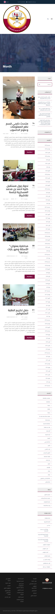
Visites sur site (47, 427)
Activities (48, 402)
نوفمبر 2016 (47, 324)
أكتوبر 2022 (47, 185)
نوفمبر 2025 (47, 149)
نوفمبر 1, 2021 (24, 317)
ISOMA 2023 (47, 518)
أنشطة (48, 438)
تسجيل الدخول (47, 495)
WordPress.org (47, 505)
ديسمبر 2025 (47, 145)
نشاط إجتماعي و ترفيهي (45, 478)
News (49, 405)
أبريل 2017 (48, 309)
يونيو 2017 (48, 302)
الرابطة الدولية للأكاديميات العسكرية (43, 540)
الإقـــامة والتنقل (46, 563)
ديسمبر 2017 (47, 291)
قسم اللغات (21, 597)
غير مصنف (48, 460)
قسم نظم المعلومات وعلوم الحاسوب (20, 586)
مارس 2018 (47, 280)
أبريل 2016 (48, 342)
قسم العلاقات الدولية (20, 593)
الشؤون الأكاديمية (34, 587)
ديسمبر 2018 (47, 262)
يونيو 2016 (48, 335)
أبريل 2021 (48, 225)
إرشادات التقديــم (46, 560)
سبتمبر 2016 (47, 331)
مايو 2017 (48, 305)
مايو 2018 (48, 273)
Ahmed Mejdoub (11, 256)
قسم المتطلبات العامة (20, 600)
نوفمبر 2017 (47, 294)
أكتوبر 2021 (47, 214)
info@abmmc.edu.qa (47, 588)
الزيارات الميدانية (47, 456)
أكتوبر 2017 (47, 298)
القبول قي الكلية (8, 580)
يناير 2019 (48, 258)
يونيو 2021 (48, 218)
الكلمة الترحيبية (47, 522)
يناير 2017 (48, 316)
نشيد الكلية (8, 583)
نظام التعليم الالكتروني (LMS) (8, 593)
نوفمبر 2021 (47, 211)
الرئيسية (35, 579)
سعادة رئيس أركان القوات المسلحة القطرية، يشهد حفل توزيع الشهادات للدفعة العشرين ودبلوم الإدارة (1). (44, 122)
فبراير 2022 (48, 200)
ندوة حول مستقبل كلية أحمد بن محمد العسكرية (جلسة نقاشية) (17, 190)
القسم (9, 586)
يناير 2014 (48, 382)
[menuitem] (6, 1)
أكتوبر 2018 (47, 269)
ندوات (7, 133)
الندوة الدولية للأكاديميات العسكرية (43, 535)
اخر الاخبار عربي (24, 319)
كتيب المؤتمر (45, 549)
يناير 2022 (48, 203)
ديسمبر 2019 (47, 254)
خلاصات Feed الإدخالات (45, 498)
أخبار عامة (48, 431)
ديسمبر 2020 (47, 233)
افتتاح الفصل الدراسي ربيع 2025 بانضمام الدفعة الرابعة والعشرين (44, 115)
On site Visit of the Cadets (44, 416)
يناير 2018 (48, 287)
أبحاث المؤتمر (45, 552)
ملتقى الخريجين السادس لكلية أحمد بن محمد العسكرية (44, 97)
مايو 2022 (48, 193)
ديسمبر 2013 (47, 386)
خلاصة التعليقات (47, 502)
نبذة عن (48, 525)
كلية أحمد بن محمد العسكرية (44, 530)
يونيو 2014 (48, 367)
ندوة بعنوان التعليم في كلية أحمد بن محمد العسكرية (44, 109)
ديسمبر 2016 (47, 320)
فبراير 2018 (48, 284)
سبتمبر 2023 (47, 174)
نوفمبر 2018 (47, 265)
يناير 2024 (48, 167)
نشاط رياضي (47, 482)
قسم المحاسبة (20, 581)
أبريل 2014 (48, 371)
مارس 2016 (47, 345)
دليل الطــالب (8, 597)
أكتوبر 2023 (47, 171)
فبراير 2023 (48, 182)
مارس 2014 (47, 375)
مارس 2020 (47, 247)
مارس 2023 (47, 178)
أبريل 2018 (48, 276)
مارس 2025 (47, 152)
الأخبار (49, 445)
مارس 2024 (47, 163)
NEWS (49, 409)
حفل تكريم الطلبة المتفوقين (18, 312)
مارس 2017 (47, 313)
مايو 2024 (48, 160)
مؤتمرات (48, 467)
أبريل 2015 (48, 360)
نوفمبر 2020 (47, 236)
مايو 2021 (48, 222)
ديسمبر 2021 (47, 207)
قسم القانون (20, 590)
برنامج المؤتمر (47, 556)
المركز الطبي (34, 596)
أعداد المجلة (47, 435)
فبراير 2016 (48, 349)
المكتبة (35, 593)
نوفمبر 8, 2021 (24, 256)
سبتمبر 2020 (47, 243)
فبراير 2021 (48, 229)
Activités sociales (46, 398)
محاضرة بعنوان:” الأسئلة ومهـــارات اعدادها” (18, 249)
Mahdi (12, 133)
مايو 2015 (48, 356)
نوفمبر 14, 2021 (24, 133)
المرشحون (34, 591)
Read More (29, 152)
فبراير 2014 (48, 378)
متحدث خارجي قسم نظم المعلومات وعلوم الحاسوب (17, 126)
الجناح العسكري (33, 584)
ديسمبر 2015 (47, 353)
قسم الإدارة (21, 579)
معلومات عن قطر (46, 567)
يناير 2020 (48, 251)
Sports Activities (46, 424)
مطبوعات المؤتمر (46, 545)
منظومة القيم (7, 588)
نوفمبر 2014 (47, 364)
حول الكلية (34, 581)
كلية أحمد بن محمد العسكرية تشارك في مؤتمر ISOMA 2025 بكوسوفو (44, 103)
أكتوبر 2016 (47, 327)
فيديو (49, 464)
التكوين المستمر (47, 453)
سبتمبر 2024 (47, 156)
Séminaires (47, 420)
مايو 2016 (48, 338)
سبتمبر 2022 (47, 189)
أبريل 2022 (48, 196)
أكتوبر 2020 (47, 240)
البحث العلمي (47, 449)
